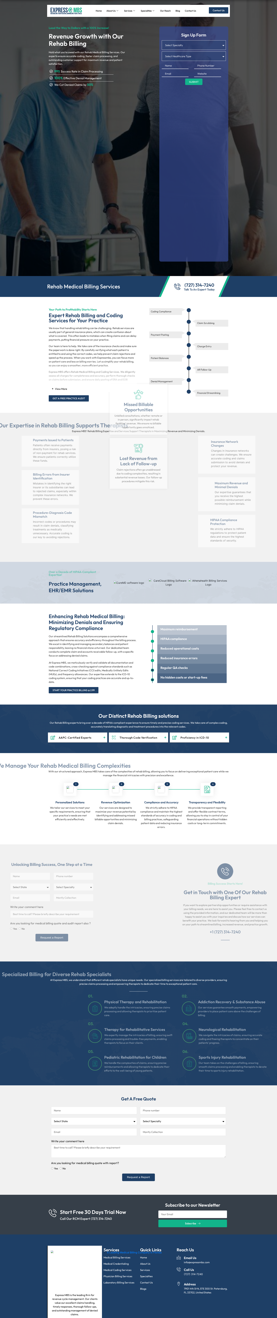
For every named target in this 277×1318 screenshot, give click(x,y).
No (64, 936)
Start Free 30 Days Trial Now (93, 1219)
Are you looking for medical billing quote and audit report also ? (91, 931)
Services (128, 10)
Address (190, 1292)
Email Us (190, 1265)
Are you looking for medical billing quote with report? (85, 1170)
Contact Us (190, 10)
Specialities (146, 10)
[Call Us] (179, 1277)
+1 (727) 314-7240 (184, 939)
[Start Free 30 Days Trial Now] (53, 1220)
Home (99, 10)
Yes (56, 936)
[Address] (179, 1291)
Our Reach (165, 10)
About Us (111, 10)
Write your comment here (67, 914)
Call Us (189, 1277)
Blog (178, 10)
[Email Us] (179, 1265)
